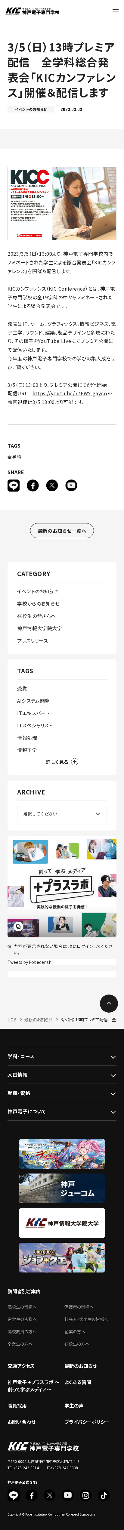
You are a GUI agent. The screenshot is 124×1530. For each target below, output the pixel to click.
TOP (12, 1019)
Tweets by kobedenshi (30, 962)
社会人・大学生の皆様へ (86, 1319)
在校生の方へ (76, 1344)
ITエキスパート (33, 713)
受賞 (22, 688)
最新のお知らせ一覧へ (62, 530)
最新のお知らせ (38, 1019)
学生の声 (74, 1405)
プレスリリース (32, 640)
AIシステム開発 (33, 700)
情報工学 (27, 750)
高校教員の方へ (22, 1331)
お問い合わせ (22, 1421)
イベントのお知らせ (37, 591)
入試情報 (18, 1074)
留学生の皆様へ (22, 1319)
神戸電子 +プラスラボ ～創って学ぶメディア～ (34, 1385)
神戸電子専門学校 (32, 11)
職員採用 (17, 1405)
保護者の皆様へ (79, 1307)
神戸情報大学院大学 (39, 628)
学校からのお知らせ (38, 603)
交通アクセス (21, 1365)
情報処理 (27, 737)
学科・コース (21, 1056)
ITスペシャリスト (35, 725)
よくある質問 (77, 1382)
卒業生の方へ (20, 1344)
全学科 (15, 457)
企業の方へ (74, 1331)
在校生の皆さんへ (36, 615)
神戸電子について (27, 1111)
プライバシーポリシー (87, 1421)
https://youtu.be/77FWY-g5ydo (70, 393)
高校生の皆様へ (22, 1307)
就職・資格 (19, 1093)
